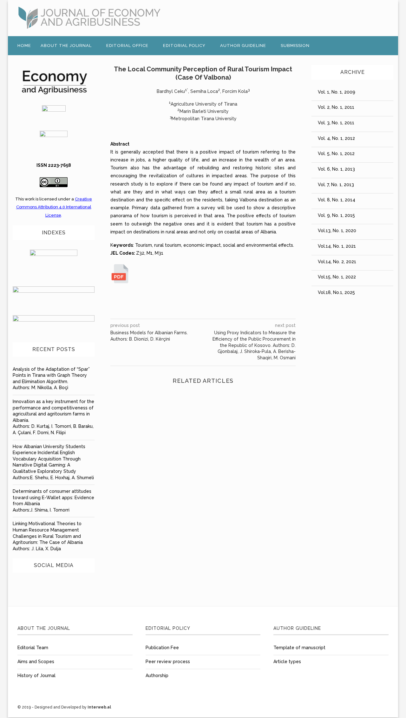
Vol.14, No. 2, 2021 (337, 261)
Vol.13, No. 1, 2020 (337, 230)
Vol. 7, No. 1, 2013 (336, 184)
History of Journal (36, 675)
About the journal (66, 45)
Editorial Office (127, 45)
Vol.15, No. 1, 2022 (337, 276)
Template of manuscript (299, 647)
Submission (295, 45)
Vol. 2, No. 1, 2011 (336, 107)
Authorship (157, 675)
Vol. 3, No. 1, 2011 (336, 122)
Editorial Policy (184, 45)
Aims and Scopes (35, 661)
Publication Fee (162, 647)
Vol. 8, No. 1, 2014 (336, 199)
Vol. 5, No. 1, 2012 (336, 153)
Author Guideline (243, 45)
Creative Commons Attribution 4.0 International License (54, 207)
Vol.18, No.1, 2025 (336, 292)
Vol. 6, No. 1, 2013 (336, 169)
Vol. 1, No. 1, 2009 (336, 92)
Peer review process (168, 661)
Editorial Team (32, 647)
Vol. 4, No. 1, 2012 (336, 138)
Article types (287, 661)
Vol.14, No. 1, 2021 (337, 246)
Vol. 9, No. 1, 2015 (336, 215)
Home (24, 45)
